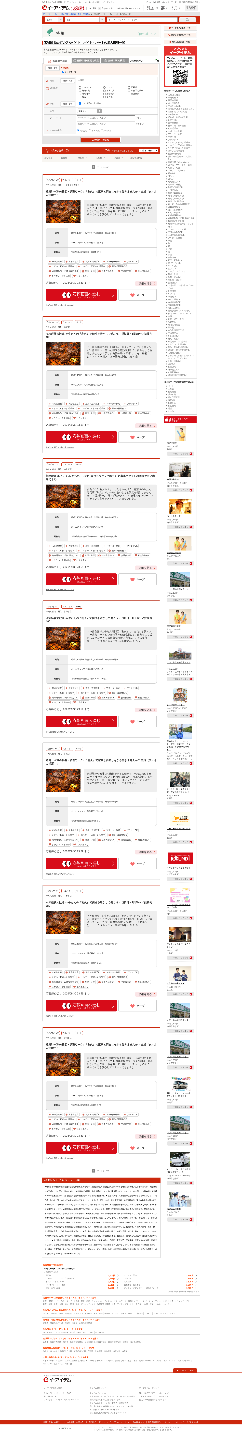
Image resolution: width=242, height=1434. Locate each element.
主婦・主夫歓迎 (175, 131)
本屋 (101, 1313)
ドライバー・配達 (141, 1304)
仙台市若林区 (75, 1332)
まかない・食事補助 (177, 344)
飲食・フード (66, 1301)
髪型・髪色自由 (175, 260)
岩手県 (60, 1323)
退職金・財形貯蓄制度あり (180, 350)
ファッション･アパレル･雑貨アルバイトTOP (62, 1400)
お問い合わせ (81, 1422)
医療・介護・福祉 (61, 1304)
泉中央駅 (53, 1351)
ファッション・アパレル (102, 1301)
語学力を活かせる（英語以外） (180, 157)
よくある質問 (154, 2)
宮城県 (86, 14)
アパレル (115, 1313)
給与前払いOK (174, 182)
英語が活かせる (175, 154)
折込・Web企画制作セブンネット (152, 1400)
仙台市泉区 (100, 1332)
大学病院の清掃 (174, 626)
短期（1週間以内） (176, 196)
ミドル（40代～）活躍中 (179, 142)
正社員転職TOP (50, 1396)
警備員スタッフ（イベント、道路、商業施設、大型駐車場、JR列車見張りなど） (178, 745)
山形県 (82, 1323)
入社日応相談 (174, 95)
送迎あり (172, 364)
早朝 (170, 240)
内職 (170, 316)
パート (109, 87)
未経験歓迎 (173, 114)
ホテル (172, 1313)
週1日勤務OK (174, 207)
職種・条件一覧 (184, 1361)
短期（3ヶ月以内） (176, 201)
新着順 (64, 158)
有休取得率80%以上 (177, 330)
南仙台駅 (107, 1351)
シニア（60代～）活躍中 (179, 148)
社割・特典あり (175, 361)
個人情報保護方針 (155, 1422)
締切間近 (107, 130)
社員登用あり (174, 372)
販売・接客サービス (51, 1301)
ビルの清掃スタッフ (176, 705)
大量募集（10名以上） (178, 111)
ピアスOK (172, 269)
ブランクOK (173, 140)
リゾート (172, 294)
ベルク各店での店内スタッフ (178, 663)
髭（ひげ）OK (174, 263)
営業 (151, 1304)
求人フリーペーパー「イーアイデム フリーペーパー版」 (112, 1396)
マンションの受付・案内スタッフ (178, 945)
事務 (95, 1313)
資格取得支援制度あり (178, 375)
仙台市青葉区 (48, 1332)
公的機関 (172, 291)
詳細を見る (145, 283)
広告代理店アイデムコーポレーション (154, 1393)
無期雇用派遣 (174, 325)
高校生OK (172, 120)
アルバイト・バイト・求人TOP (55, 14)
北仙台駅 (98, 1351)
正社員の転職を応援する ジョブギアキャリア (108, 1413)
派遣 (135, 1361)
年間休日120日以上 (176, 187)
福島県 (89, 1323)
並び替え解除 (136, 158)
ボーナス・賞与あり (177, 170)
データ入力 (78, 1313)
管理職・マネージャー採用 (180, 165)
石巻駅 (90, 1351)
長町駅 (62, 1351)
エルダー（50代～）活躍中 (180, 145)
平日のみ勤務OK (175, 232)
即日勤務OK (173, 97)
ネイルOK (172, 266)
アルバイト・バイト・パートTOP (57, 1393)
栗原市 (111, 1342)
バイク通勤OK (174, 299)
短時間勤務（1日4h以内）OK (181, 218)
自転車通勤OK (174, 302)
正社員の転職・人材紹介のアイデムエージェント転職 (111, 1406)
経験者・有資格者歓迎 (178, 117)
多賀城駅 (116, 1351)
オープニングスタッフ (178, 271)
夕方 (170, 249)
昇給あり (172, 173)
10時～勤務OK (174, 212)
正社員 (134, 87)
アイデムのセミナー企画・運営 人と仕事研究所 (109, 1403)
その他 (109, 97)
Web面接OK (173, 103)
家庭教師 (88, 1313)
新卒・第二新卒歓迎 (177, 126)
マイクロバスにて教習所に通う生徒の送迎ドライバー (178, 790)
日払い (171, 176)
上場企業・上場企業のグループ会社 (181, 286)
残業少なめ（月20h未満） (179, 311)
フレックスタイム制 (177, 229)
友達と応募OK (174, 106)
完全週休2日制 (174, 184)
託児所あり (173, 283)
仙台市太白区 (88, 1332)
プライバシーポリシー (122, 1422)
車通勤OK (172, 297)
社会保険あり (174, 336)
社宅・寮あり (174, 339)
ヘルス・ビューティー (164, 1304)
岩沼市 (125, 1342)
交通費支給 (173, 333)
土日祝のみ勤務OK (176, 235)
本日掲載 (96, 130)
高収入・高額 (174, 168)
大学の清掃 (172, 443)
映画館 (107, 1313)
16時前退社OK (174, 215)
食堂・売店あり (175, 277)
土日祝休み (173, 190)
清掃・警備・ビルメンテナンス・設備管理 (87, 1304)
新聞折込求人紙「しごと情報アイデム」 (106, 1400)
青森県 (53, 1323)
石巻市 (45, 1342)
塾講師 (140, 1313)
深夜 (170, 254)
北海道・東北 (75, 14)
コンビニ (148, 1313)
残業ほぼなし (174, 308)
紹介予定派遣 (137, 90)
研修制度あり (174, 369)
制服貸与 (172, 367)
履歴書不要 (173, 100)
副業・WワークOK (176, 319)
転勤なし (172, 322)
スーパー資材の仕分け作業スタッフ (178, 830)
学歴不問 (172, 137)
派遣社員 (110, 90)
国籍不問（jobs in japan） (179, 162)
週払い (171, 179)
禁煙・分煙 (173, 274)
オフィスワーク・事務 (123, 1301)
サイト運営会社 (192, 1422)
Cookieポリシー (139, 1422)
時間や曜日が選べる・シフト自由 (181, 225)
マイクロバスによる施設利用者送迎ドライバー (178, 1170)
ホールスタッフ (174, 516)
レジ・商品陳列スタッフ (177, 589)
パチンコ (131, 1313)
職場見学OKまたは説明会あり (181, 109)
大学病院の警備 (174, 1209)
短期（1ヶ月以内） (176, 198)
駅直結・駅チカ (175, 280)
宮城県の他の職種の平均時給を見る (182, 1291)
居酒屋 (123, 1313)
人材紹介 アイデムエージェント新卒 (104, 1410)
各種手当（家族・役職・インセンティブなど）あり (181, 357)
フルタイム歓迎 (175, 238)
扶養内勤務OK (174, 305)
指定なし (84, 130)
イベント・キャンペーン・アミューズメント (152, 1301)
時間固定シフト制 (176, 221)
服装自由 (172, 257)
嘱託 (84, 97)
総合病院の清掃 (174, 553)
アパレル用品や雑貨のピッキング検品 (178, 906)
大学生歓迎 (173, 123)
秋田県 (74, 1323)
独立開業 (135, 94)
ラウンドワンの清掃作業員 (178, 868)
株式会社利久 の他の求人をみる (60, 305)
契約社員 (86, 90)
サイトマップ (171, 2)
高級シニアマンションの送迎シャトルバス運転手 (178, 1094)
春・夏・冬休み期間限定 (179, 204)
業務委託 (110, 94)
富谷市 (118, 1342)
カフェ (45, 1313)
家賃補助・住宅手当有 (178, 341)
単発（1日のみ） (175, 193)
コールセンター (56, 1313)
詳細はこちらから (180, 453)
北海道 (45, 1323)
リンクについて (104, 1422)
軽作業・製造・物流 (82, 1301)
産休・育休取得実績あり (179, 347)
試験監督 (68, 1313)
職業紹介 (86, 94)
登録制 (171, 327)
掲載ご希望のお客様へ (191, 2)
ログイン (191, 8)
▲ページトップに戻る (185, 1370)
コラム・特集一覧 (64, 1364)
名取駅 (125, 1351)
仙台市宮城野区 (62, 1332)
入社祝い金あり (175, 353)
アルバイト (87, 87)
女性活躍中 (173, 128)
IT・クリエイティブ (180, 1301)
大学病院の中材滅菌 (176, 983)
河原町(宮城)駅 (80, 1351)
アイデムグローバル (98, 1393)
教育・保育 (47, 1304)
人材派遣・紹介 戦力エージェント (153, 1396)
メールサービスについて (174, 1422)
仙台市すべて (70, 72)
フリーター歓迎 (175, 134)
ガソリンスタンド (160, 1313)
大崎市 (65, 1342)
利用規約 (92, 1422)
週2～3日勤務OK (175, 210)
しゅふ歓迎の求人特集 (91, 103)
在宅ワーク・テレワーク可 (180, 313)
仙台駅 (45, 1351)
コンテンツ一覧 (49, 1364)
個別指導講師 (173, 479)
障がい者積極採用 (176, 151)
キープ (141, 295)
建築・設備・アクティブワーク (119, 1304)
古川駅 (69, 1351)
